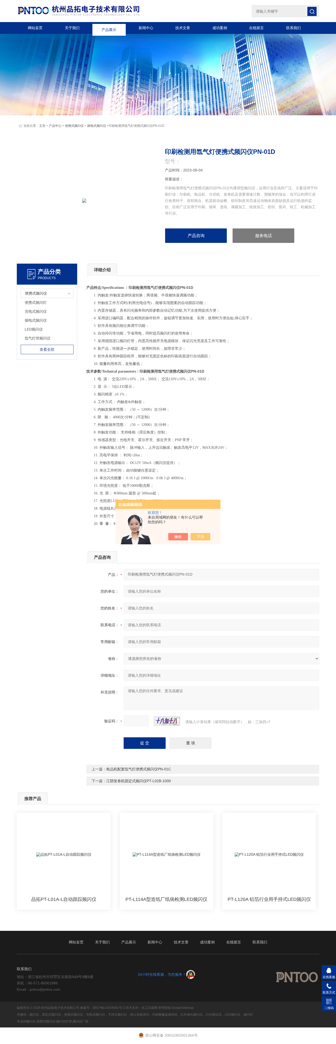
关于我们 (72, 28)
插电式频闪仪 (96, 126)
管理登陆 (164, 1008)
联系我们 (293, 28)
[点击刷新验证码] (167, 721)
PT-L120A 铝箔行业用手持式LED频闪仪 (269, 899)
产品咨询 (196, 235)
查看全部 (47, 349)
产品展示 (109, 28)
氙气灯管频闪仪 (37, 338)
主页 (42, 126)
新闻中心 (146, 28)
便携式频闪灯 (36, 302)
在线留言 (256, 28)
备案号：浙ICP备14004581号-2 (102, 1008)
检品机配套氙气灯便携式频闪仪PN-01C (138, 769)
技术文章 (182, 28)
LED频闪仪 (34, 329)
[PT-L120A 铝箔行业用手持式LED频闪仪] (269, 854)
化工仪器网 (149, 1008)
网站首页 (35, 28)
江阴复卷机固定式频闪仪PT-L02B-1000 (138, 781)
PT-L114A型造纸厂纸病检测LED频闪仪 (166, 899)
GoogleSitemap (182, 1008)
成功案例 (219, 28)
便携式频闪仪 (74, 126)
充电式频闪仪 (36, 311)
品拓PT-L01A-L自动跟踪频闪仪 (63, 899)
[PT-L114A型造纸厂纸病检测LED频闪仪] (166, 854)
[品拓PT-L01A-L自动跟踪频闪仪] (63, 854)
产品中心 (55, 126)
